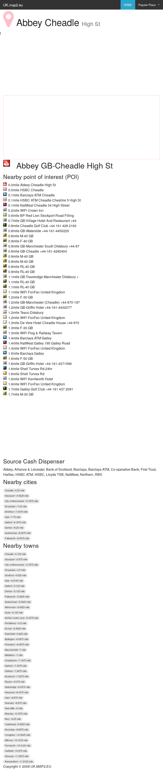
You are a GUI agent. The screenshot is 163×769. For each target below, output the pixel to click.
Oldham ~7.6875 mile (16, 671)
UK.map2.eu (13, 4)
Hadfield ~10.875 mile (16, 750)
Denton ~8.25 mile (14, 527)
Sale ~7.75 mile (12, 517)
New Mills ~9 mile (13, 708)
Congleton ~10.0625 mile (17, 734)
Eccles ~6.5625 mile (15, 628)
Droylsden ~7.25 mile (16, 506)
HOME (128, 5)
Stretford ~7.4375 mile (16, 511)
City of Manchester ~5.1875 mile (21, 501)
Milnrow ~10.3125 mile (16, 740)
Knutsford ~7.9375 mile (16, 676)
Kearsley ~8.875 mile (15, 703)
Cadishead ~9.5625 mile (17, 724)
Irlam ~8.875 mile (13, 697)
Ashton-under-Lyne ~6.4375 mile (21, 617)
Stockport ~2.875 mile (16, 559)
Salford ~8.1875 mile (15, 522)
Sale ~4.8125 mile (14, 580)
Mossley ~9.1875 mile (16, 713)
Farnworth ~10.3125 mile (17, 745)
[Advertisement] (81, 65)
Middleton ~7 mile (13, 655)
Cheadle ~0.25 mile (14, 490)
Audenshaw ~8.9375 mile (18, 533)
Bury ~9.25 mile (13, 718)
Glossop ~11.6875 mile (16, 756)
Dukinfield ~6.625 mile (16, 633)
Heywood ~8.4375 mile (16, 692)
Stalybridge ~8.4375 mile (17, 687)
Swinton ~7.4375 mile (16, 665)
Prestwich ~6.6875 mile (17, 644)
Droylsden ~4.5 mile (15, 570)
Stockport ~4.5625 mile (16, 495)
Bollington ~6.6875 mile (16, 639)
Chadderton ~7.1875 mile (18, 660)
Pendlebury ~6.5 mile (15, 623)
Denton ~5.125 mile (15, 591)
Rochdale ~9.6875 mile (16, 729)
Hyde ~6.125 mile (14, 612)
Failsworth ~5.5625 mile (17, 596)
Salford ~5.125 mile (14, 585)
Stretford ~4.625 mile (15, 575)
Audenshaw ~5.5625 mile (18, 601)
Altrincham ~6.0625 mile (17, 607)
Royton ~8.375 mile (15, 681)
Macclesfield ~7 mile (15, 649)
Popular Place (147, 5)
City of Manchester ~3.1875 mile (21, 564)
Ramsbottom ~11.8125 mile (19, 761)
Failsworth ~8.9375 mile (17, 538)
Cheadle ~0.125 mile (15, 554)
